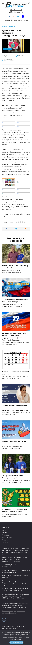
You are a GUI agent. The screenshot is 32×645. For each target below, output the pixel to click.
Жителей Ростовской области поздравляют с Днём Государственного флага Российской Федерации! (14, 337)
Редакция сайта (7, 537)
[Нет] (30, 637)
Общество (8, 49)
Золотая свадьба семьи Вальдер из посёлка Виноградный (15, 267)
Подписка (5, 527)
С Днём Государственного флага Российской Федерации (15, 301)
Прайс (4, 530)
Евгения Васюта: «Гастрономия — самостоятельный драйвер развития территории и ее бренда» (16, 408)
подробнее (12, 634)
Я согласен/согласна (16, 642)
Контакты (5, 542)
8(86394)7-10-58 (16, 10)
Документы (6, 532)
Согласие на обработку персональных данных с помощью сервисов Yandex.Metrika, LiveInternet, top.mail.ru (15, 605)
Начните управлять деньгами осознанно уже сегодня (14, 443)
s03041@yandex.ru (16, 12)
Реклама (5, 540)
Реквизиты (5, 535)
